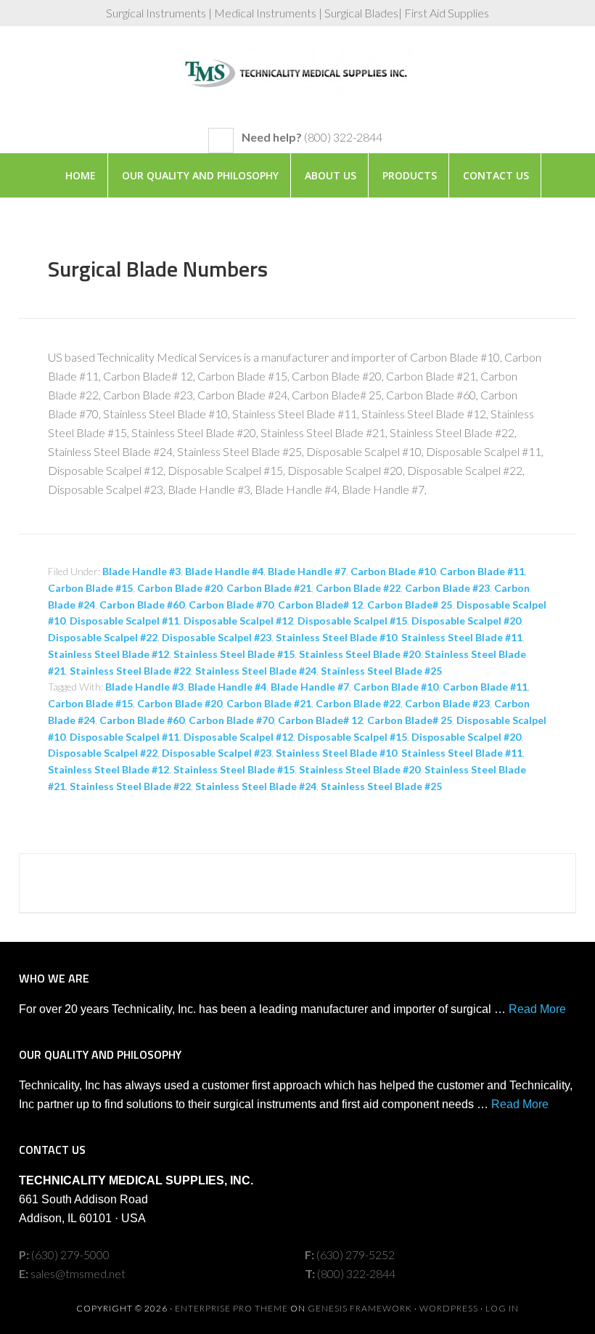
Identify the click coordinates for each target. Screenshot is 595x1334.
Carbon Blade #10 (392, 571)
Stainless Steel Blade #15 (234, 654)
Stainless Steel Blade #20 (359, 654)
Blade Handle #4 (224, 571)
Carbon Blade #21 (268, 588)
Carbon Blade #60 (141, 604)
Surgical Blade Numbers (158, 268)
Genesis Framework (360, 1308)
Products (409, 175)
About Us (330, 175)
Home (80, 175)
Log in (502, 1308)
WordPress (448, 1308)
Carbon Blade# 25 (409, 604)
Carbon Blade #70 (231, 604)
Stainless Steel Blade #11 (461, 637)
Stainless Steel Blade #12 (108, 654)
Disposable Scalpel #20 (466, 620)
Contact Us (496, 175)
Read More (537, 1009)
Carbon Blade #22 (358, 588)
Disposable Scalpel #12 (238, 620)
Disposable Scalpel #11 (124, 620)
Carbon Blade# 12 (320, 604)
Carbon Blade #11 (482, 571)
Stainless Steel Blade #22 (130, 670)
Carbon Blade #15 (90, 588)
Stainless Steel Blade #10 (336, 637)
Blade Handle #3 (141, 571)
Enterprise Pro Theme (231, 1308)
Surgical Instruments (297, 84)
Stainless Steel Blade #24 (255, 670)
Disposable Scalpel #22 (102, 637)
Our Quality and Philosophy (200, 175)
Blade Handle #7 (307, 571)
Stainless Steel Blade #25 (381, 670)
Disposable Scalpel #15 (352, 620)
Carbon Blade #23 (447, 588)
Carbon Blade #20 (179, 588)
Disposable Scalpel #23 (216, 637)
